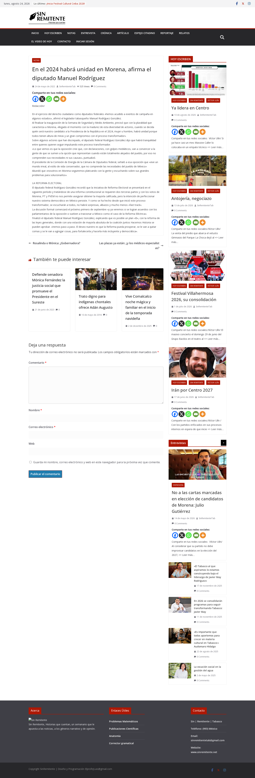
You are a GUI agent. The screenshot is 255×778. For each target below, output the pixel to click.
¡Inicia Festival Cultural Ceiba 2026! (65, 3)
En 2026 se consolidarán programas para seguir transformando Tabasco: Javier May (208, 606)
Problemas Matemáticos (123, 721)
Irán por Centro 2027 (192, 390)
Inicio (35, 33)
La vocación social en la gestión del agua (207, 668)
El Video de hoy (41, 41)
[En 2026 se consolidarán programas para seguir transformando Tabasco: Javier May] (180, 611)
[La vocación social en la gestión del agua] (180, 674)
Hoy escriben (53, 33)
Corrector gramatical (121, 743)
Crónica (106, 33)
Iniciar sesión (85, 41)
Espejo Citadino (144, 33)
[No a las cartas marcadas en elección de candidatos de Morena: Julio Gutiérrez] (197, 464)
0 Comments (100, 86)
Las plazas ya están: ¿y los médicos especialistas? (129, 245)
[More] (63, 99)
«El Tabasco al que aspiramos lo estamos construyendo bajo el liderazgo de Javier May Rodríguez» (207, 573)
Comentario (37, 363)
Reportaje (166, 33)
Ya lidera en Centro (190, 108)
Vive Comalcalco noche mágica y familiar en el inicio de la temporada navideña (140, 307)
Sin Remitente (196, 100)
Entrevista (88, 33)
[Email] (56, 99)
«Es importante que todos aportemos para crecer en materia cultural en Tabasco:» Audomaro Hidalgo (207, 639)
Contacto (64, 41)
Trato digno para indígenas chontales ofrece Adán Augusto (96, 302)
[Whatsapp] (49, 99)
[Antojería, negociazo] (197, 171)
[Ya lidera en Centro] (197, 80)
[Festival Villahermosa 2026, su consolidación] (197, 265)
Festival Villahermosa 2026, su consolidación (193, 296)
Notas (71, 33)
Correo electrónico (42, 427)
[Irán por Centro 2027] (197, 362)
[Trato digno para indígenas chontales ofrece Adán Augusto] (96, 271)
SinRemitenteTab (67, 86)
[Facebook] (35, 99)
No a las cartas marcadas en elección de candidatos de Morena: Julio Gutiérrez (197, 502)
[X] (42, 99)
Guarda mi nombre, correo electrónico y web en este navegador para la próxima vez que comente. (96, 462)
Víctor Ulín (213, 100)
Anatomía (115, 736)
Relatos (184, 33)
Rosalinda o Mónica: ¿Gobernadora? (56, 243)
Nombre (35, 410)
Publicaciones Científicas (123, 728)
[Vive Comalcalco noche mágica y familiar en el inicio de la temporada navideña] (142, 271)
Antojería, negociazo (191, 198)
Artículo (123, 33)
